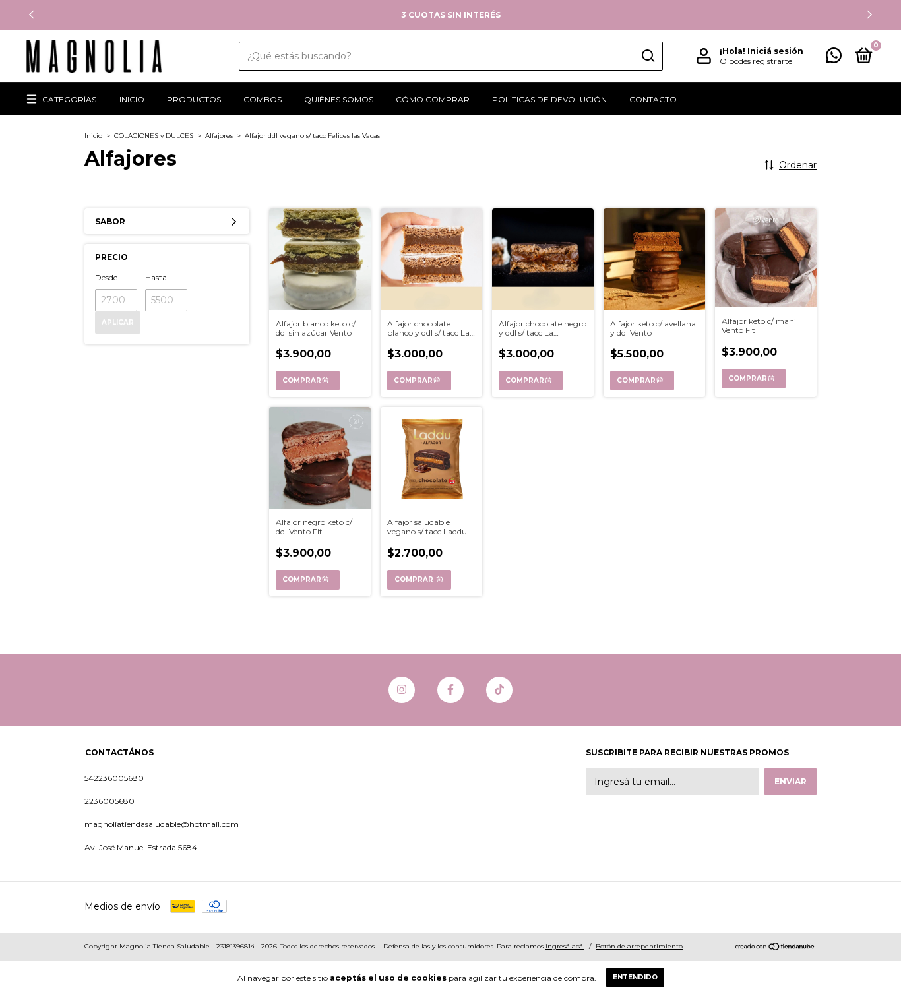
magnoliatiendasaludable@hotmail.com (161, 824)
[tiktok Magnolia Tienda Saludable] (499, 690)
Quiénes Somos (338, 99)
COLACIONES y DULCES (153, 135)
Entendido (635, 977)
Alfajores (219, 135)
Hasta (156, 277)
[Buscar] (647, 56)
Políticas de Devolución (549, 99)
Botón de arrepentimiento (639, 946)
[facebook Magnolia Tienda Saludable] (450, 690)
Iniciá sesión (775, 51)
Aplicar (118, 322)
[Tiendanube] (775, 948)
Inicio (131, 99)
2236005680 (109, 801)
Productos (194, 99)
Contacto (653, 99)
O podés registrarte (756, 61)
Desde (106, 277)
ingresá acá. (564, 946)
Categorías (69, 99)
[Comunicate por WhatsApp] (833, 58)
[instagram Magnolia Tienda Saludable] (401, 690)
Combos (262, 99)
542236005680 (114, 778)
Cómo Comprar (433, 99)
